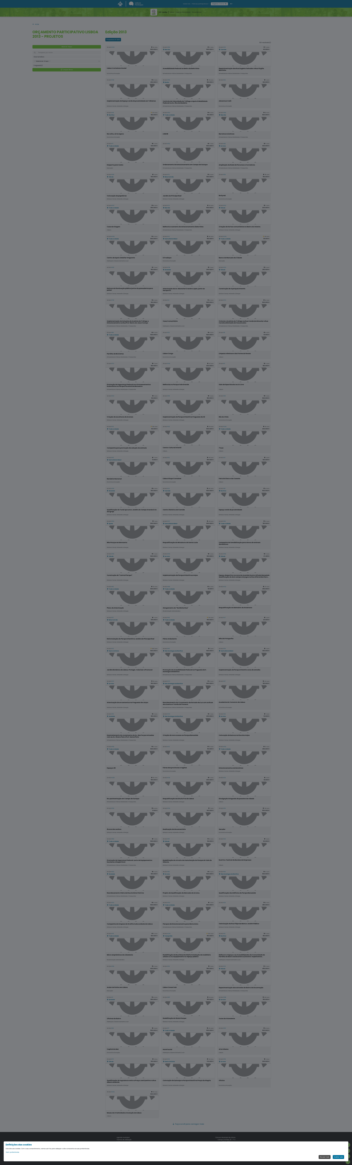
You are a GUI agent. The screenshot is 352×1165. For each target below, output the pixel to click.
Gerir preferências (12, 1152)
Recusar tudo (324, 1157)
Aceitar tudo (338, 1157)
